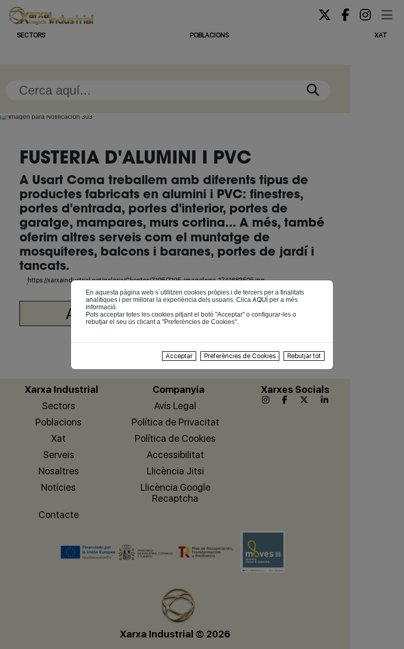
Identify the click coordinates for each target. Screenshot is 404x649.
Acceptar (179, 356)
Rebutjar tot (304, 356)
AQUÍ (260, 299)
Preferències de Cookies (240, 356)
